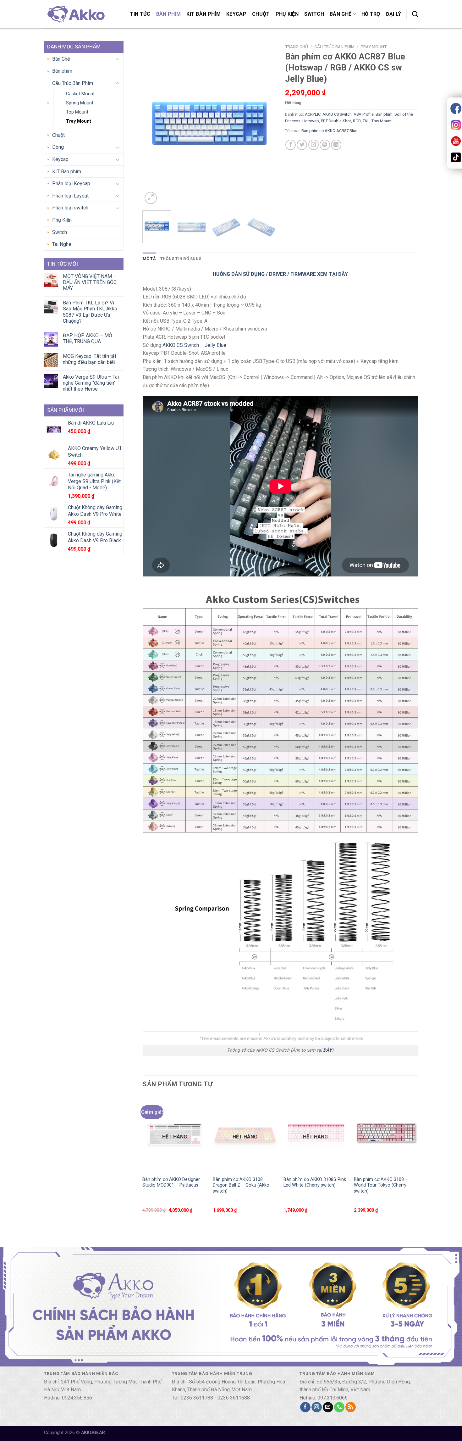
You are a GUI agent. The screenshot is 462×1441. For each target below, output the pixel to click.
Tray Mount (78, 121)
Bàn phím (168, 14)
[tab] (149, 259)
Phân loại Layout (70, 196)
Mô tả (149, 258)
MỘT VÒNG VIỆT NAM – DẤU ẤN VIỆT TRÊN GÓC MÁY (90, 282)
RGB (357, 121)
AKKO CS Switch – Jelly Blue (194, 345)
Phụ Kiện (287, 14)
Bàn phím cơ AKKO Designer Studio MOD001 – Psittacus (171, 1182)
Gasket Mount (80, 94)
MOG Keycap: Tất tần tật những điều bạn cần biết (89, 359)
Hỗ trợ (370, 14)
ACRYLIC (313, 114)
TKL (366, 121)
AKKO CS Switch (337, 114)
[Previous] (153, 123)
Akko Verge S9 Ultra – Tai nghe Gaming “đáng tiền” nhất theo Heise (91, 383)
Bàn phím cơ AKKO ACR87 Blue (329, 130)
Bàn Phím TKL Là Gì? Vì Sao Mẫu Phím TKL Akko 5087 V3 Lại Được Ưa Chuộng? (90, 312)
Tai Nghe (61, 244)
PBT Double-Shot (336, 121)
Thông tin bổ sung (180, 258)
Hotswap (310, 121)
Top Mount (77, 112)
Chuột (261, 14)
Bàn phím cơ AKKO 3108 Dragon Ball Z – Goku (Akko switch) (241, 1185)
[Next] (265, 123)
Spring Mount (79, 103)
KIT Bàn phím (203, 14)
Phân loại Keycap (71, 183)
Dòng (58, 147)
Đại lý (393, 14)
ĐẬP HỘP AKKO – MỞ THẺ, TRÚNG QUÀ (87, 338)
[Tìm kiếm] (415, 14)
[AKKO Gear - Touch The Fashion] (75, 14)
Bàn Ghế (340, 14)
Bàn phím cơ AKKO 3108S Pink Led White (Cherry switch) (314, 1182)
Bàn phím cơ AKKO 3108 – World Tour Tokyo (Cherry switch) (381, 1185)
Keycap (236, 14)
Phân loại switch (70, 208)
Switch (314, 14)
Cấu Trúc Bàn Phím (72, 83)
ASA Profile (364, 114)
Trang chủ (296, 46)
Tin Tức (140, 14)
